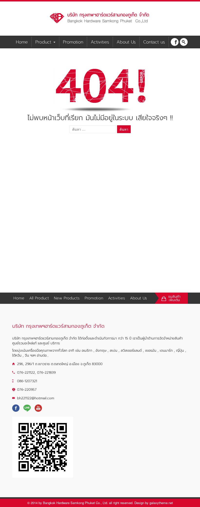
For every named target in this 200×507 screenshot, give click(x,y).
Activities (100, 42)
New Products (67, 298)
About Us (126, 42)
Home (22, 42)
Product (44, 42)
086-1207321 (27, 381)
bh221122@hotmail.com (35, 398)
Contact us (154, 42)
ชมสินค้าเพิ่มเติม (174, 298)
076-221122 (26, 372)
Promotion (73, 42)
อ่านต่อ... (43, 355)
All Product (39, 298)
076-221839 (46, 372)
